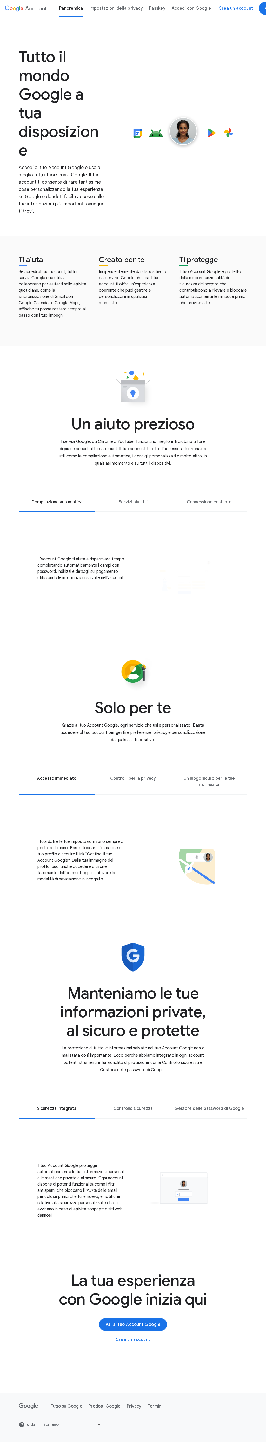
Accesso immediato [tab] (56, 778)
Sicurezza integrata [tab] (56, 1108)
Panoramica (71, 8)
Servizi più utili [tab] (133, 502)
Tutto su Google (66, 1406)
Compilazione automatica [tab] (56, 502)
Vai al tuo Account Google (133, 1324)
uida (31, 1424)
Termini (155, 1406)
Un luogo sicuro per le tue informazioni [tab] (209, 781)
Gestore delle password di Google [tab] (209, 1108)
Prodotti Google (105, 1406)
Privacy (134, 1406)
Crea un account (235, 8)
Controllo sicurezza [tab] (133, 1108)
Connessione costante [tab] (209, 502)
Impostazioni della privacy (116, 8)
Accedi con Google (191, 8)
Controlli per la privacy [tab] (133, 778)
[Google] (28, 1406)
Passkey (157, 8)
